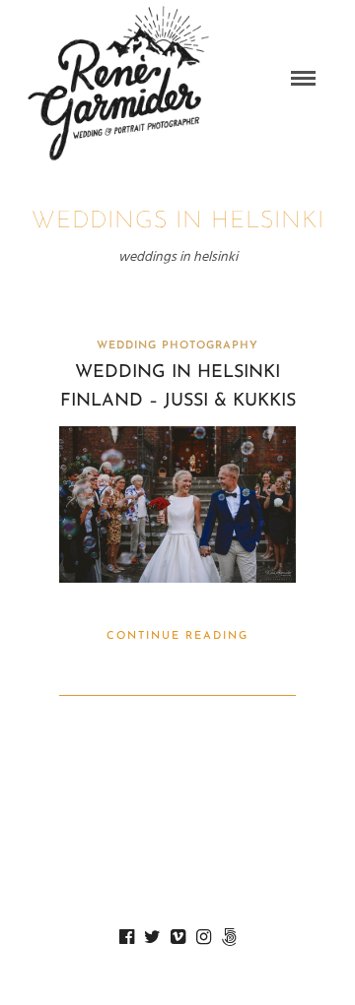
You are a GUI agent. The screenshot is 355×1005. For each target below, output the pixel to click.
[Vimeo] (177, 937)
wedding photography (177, 346)
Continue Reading (177, 636)
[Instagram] (203, 937)
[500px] (229, 937)
